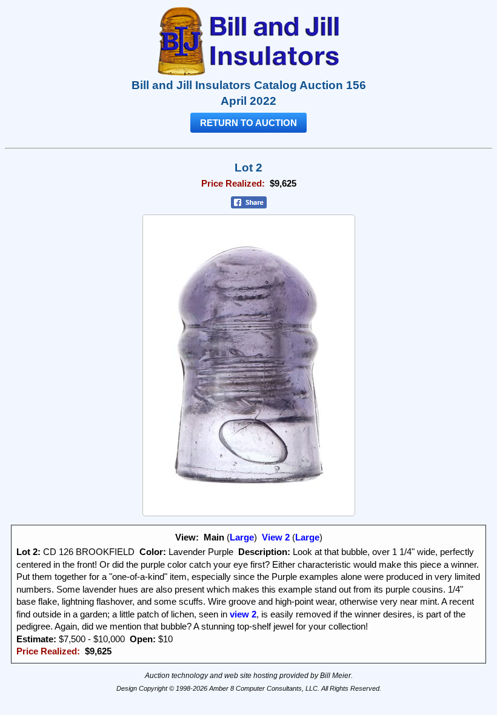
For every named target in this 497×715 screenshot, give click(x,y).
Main (214, 537)
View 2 (276, 537)
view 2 (241, 614)
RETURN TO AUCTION (248, 123)
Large (242, 537)
